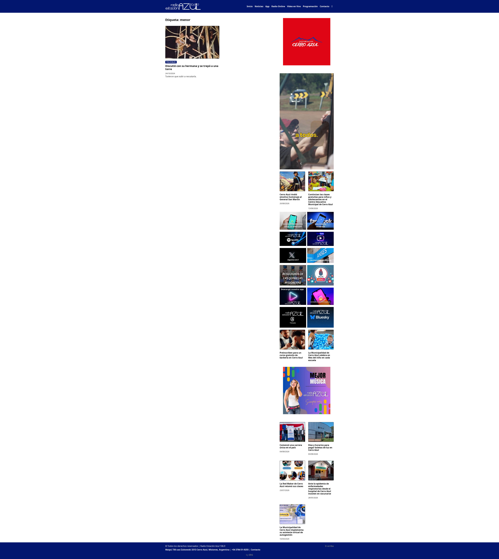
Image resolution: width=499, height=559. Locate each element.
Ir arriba (329, 546)
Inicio (250, 6)
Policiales (171, 62)
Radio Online (278, 6)
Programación (310, 6)
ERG (251, 554)
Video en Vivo (294, 6)
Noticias (259, 6)
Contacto (324, 6)
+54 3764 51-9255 (240, 549)
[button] (332, 6)
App (267, 6)
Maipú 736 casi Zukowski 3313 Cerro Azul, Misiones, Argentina (197, 549)
